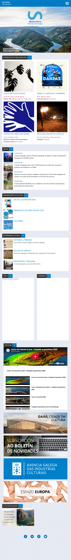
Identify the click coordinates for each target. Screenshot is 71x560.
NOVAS (5, 149)
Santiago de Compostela (23, 99)
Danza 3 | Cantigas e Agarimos (51, 94)
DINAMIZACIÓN (13, 195)
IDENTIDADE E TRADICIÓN (24, 261)
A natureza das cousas (14, 94)
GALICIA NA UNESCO (22, 251)
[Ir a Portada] (6, 4)
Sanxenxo (53, 99)
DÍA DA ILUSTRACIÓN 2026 (25, 200)
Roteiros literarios (23, 240)
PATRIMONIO (11, 235)
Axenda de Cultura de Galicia (15, 57)
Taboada (46, 139)
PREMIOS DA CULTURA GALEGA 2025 (29, 210)
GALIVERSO (18, 221)
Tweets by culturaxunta (10, 279)
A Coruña (19, 142)
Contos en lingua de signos (16, 134)
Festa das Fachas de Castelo (50, 134)
